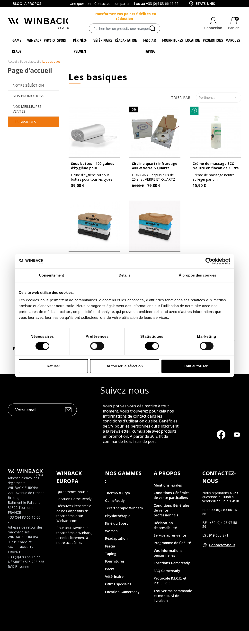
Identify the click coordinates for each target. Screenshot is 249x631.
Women (111, 531)
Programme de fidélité (172, 542)
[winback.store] (38, 22)
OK (68, 409)
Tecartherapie (116, 508)
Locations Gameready (172, 563)
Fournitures (114, 561)
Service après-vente (170, 535)
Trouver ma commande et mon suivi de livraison (173, 596)
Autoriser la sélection (125, 366)
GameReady (115, 500)
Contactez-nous (222, 545)
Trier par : (182, 97)
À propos (32, 3)
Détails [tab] (125, 275)
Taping (110, 553)
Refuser (53, 366)
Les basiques (24, 121)
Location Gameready (122, 591)
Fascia (110, 546)
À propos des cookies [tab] (197, 275)
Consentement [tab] (51, 275)
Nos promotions (28, 95)
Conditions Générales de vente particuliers (171, 495)
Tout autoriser (196, 366)
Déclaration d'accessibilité (165, 525)
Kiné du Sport (116, 523)
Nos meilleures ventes (27, 109)
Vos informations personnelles (168, 553)
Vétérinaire (114, 576)
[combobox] (205, 3)
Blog (17, 3)
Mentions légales (168, 485)
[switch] (97, 346)
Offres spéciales (118, 584)
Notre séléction (28, 85)
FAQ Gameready (167, 570)
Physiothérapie (117, 515)
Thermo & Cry (116, 493)
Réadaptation (116, 538)
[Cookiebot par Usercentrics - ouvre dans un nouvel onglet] (209, 261)
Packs (110, 569)
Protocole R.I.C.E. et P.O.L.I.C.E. (170, 580)
